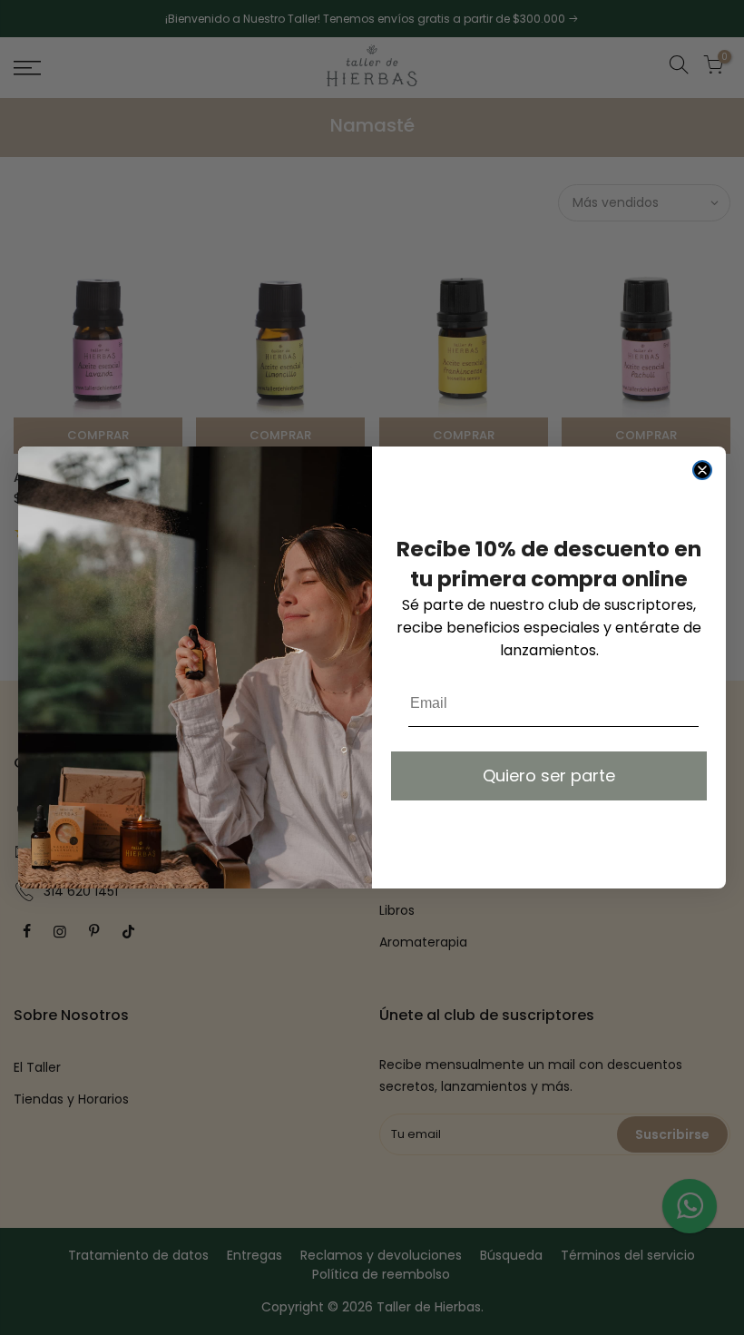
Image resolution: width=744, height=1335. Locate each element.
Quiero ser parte (549, 775)
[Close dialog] (702, 470)
